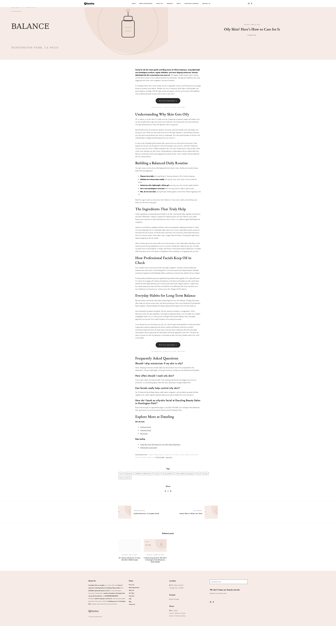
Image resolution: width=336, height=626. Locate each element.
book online (169, 457)
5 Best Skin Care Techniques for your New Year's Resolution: (160, 444)
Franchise (131, 596)
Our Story (131, 593)
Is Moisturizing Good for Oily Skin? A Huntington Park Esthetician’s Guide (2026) (155, 560)
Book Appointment (146, 3)
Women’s (170, 3)
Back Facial (144, 433)
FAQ (130, 599)
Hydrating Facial (145, 430)
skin (199, 473)
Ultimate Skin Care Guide (148, 448)
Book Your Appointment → (168, 101)
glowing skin (129, 473)
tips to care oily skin (125, 478)
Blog (130, 601)
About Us (131, 590)
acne (121, 473)
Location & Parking (191, 3)
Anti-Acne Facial (145, 427)
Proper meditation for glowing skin (185, 473)
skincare (205, 473)
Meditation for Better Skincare (143, 473)
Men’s (179, 3)
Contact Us (206, 3)
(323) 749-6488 (160, 457)
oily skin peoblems (167, 473)
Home (134, 3)
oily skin (157, 473)
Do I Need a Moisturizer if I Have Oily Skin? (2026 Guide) (129, 559)
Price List (159, 3)
